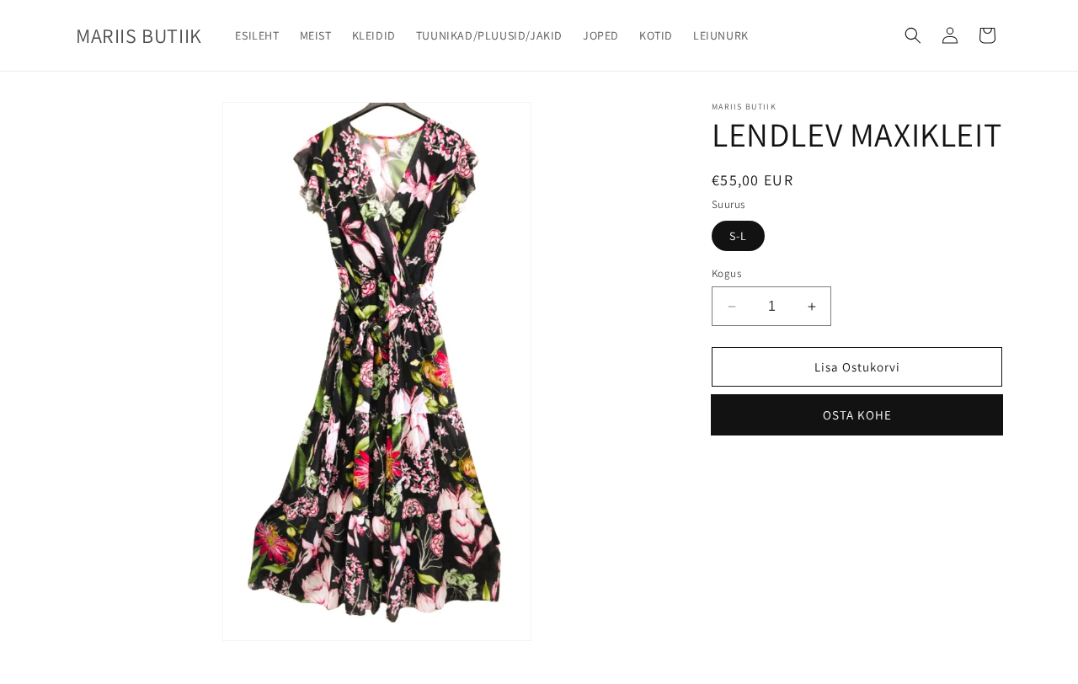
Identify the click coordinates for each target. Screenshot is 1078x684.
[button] (912, 35)
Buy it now (857, 415)
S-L (738, 235)
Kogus (726, 273)
